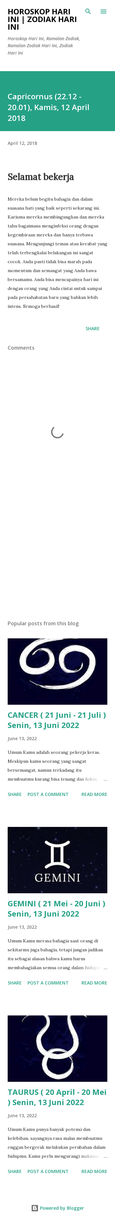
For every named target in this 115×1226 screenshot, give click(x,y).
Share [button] (93, 328)
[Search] (88, 11)
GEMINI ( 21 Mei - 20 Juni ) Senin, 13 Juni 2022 (56, 908)
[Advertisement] (57, 559)
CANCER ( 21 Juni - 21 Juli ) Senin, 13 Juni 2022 (57, 720)
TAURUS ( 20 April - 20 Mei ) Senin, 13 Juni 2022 (57, 1097)
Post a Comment (48, 794)
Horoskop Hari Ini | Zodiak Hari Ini (42, 19)
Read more (94, 794)
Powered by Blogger (61, 1208)
